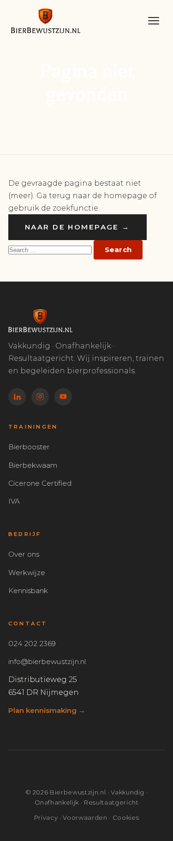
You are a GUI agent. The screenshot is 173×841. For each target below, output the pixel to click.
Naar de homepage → (77, 227)
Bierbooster (29, 446)
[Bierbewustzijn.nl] (71, 20)
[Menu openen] (153, 20)
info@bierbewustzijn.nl (47, 661)
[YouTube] (63, 397)
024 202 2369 (32, 643)
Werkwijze (26, 572)
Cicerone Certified (40, 483)
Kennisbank (28, 590)
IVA (14, 501)
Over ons (23, 554)
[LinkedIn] (17, 397)
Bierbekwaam (32, 465)
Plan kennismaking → (46, 710)
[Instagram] (40, 397)
